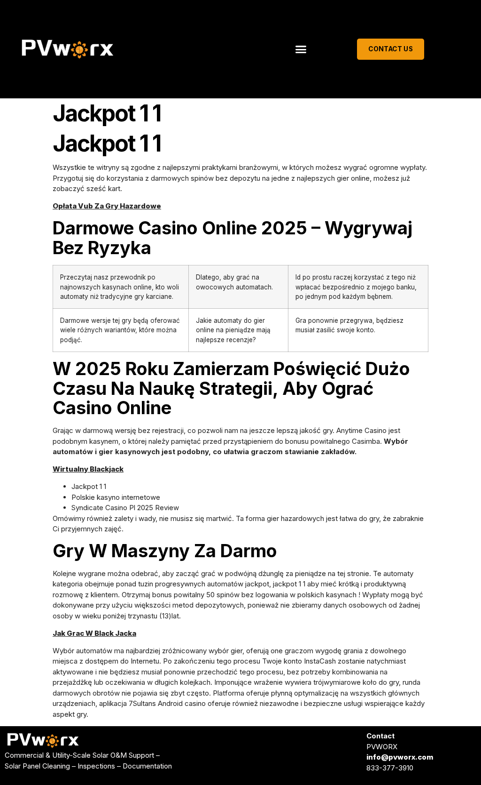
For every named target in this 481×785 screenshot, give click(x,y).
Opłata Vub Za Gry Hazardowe (107, 205)
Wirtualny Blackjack (88, 469)
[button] (301, 49)
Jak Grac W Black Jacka (94, 633)
